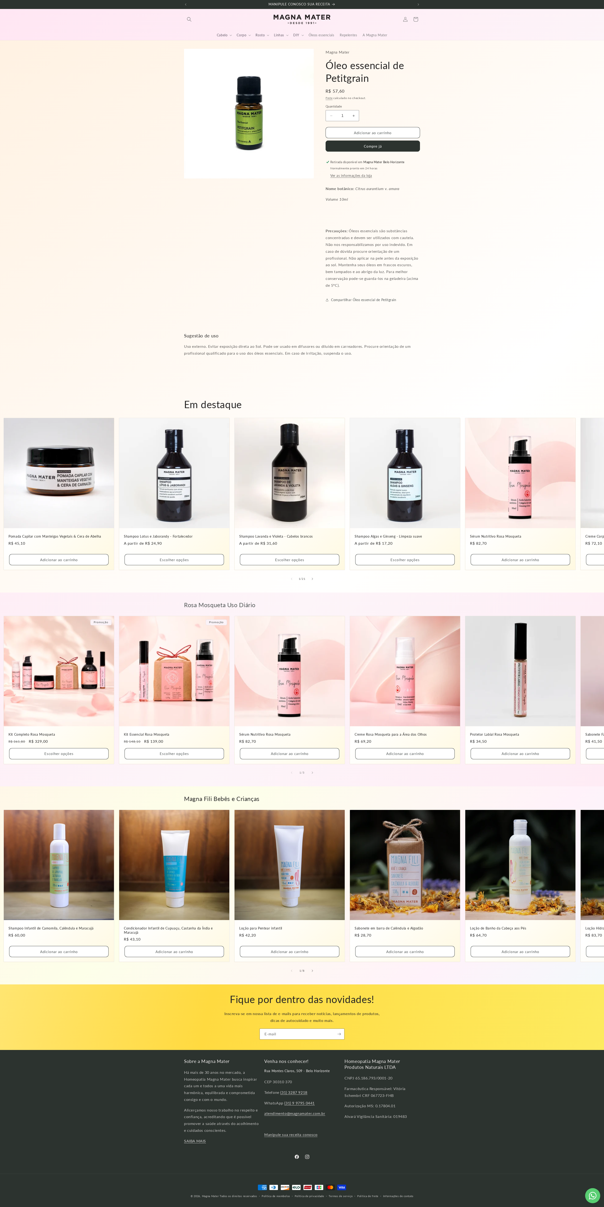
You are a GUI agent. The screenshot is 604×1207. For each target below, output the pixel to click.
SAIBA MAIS (195, 1141)
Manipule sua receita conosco (291, 1134)
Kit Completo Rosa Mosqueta (31, 734)
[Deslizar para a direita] (312, 579)
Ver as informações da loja (351, 176)
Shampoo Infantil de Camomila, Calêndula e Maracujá (51, 928)
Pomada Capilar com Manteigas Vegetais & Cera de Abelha (54, 536)
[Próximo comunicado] (418, 4)
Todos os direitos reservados (238, 1196)
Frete (329, 98)
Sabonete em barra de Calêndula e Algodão (389, 928)
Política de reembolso (276, 1196)
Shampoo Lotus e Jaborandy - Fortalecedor (158, 536)
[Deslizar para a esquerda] (291, 579)
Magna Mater (210, 1196)
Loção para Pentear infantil (260, 928)
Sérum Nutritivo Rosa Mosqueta (495, 536)
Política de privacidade (309, 1196)
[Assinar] (339, 1034)
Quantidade (334, 106)
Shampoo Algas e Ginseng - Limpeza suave (388, 536)
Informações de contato (398, 1196)
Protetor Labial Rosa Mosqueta (494, 734)
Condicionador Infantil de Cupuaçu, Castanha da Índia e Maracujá (168, 930)
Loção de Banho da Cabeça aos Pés (498, 928)
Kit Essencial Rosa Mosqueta (146, 734)
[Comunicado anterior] (185, 4)
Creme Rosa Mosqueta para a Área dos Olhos (391, 734)
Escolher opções (174, 560)
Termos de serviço (340, 1196)
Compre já (373, 146)
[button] (189, 19)
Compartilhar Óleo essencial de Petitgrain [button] (363, 300)
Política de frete (367, 1196)
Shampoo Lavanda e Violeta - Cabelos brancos (276, 536)
